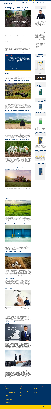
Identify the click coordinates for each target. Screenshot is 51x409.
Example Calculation (9, 66)
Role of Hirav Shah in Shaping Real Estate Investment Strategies (15, 68)
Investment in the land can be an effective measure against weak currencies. (19, 58)
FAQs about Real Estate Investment (11, 67)
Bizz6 (6, 391)
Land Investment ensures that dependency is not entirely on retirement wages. (18, 61)
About (24, 0)
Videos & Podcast (42, 0)
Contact (49, 0)
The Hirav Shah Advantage (33, 0)
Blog (38, 0)
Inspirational (36, 392)
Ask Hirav (7, 395)
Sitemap (44, 407)
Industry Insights (32, 2)
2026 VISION (27, 0)
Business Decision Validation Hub (11, 389)
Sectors (27, 2)
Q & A (40, 2)
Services (23, 2)
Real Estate (36, 391)
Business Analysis (8, 398)
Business (35, 388)
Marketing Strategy (8, 396)
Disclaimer (41, 407)
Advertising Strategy (9, 399)
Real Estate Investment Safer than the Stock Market (15, 60)
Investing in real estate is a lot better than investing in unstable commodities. (19, 59)
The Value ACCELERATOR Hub (10, 392)
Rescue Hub (7, 388)
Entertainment (36, 389)
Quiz (37, 2)
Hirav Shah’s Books (45, 2)
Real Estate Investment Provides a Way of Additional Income (16, 57)
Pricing (46, 0)
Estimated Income (8, 402)
